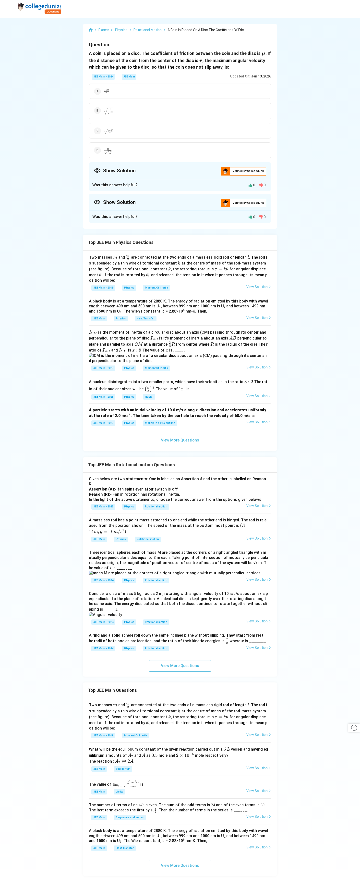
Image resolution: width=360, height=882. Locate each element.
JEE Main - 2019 (103, 287)
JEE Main (129, 76)
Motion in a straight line (160, 423)
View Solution (257, 287)
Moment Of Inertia (156, 287)
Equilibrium (123, 768)
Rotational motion (156, 506)
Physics (129, 287)
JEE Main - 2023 (103, 368)
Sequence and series (130, 817)
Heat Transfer (146, 318)
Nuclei (149, 396)
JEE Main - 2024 (103, 76)
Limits (119, 791)
